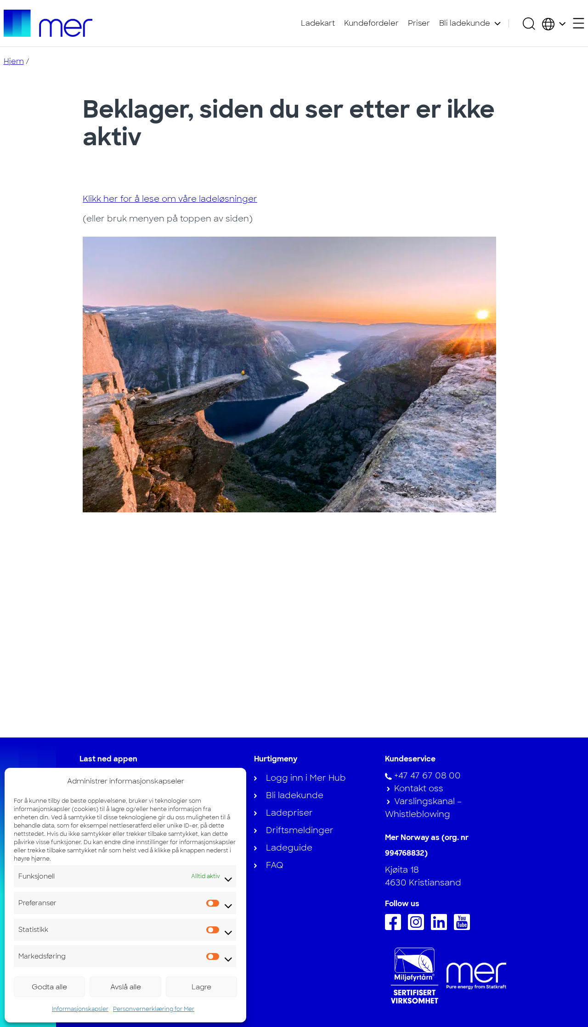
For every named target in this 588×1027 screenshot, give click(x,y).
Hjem (14, 61)
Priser (419, 23)
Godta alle (49, 987)
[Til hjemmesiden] (48, 23)
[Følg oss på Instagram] (418, 927)
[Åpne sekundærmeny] (578, 23)
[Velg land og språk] (553, 23)
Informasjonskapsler (80, 1009)
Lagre (201, 987)
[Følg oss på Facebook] (395, 927)
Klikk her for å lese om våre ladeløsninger (170, 198)
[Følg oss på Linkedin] (441, 927)
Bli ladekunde (464, 23)
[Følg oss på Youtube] (464, 927)
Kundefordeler (371, 23)
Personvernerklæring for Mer (153, 1009)
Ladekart (318, 23)
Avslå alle (125, 987)
